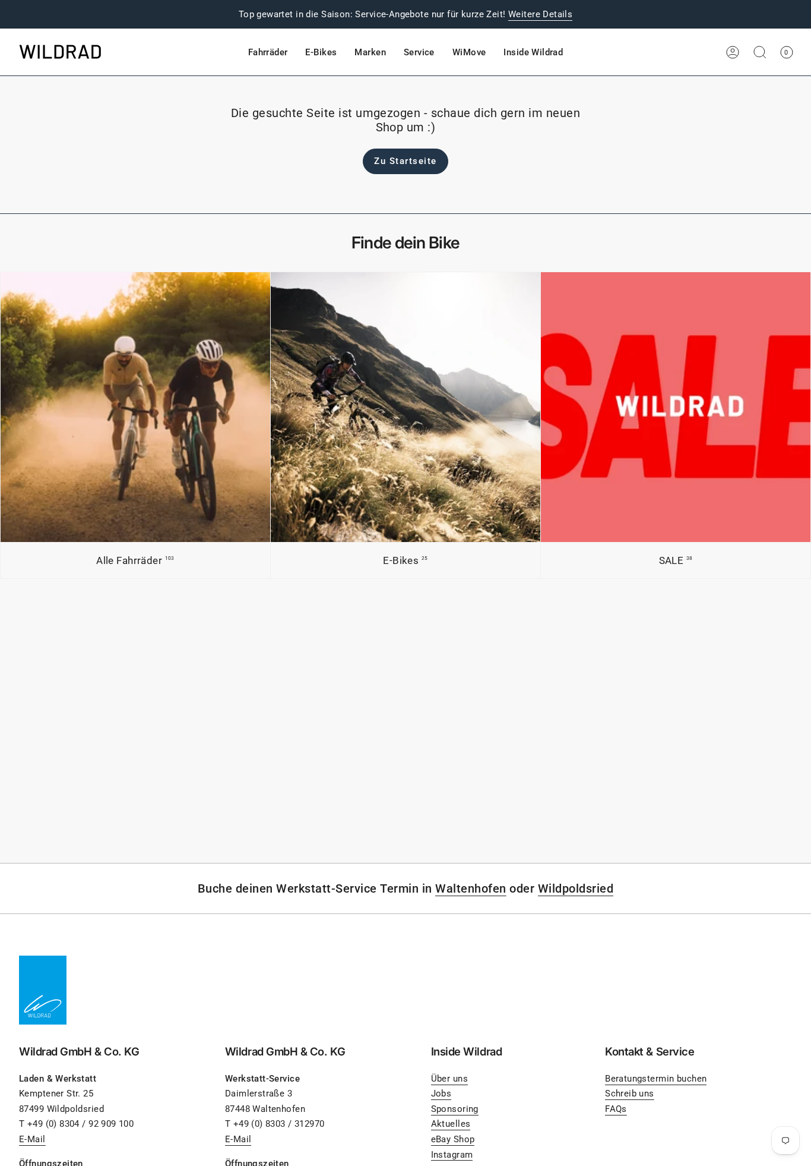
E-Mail (32, 1139)
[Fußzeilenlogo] (42, 990)
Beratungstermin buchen (656, 1078)
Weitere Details (540, 14)
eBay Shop (453, 1139)
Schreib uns (629, 1093)
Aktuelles (451, 1123)
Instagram (452, 1154)
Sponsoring (455, 1109)
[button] (268, 52)
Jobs (441, 1093)
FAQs (616, 1109)
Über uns (449, 1078)
